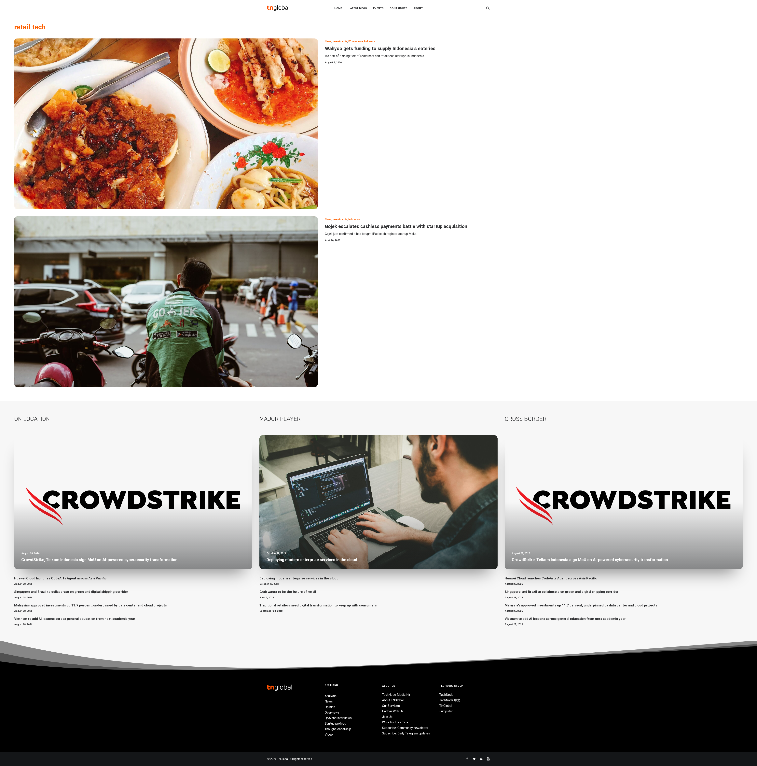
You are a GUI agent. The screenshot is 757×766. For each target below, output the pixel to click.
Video (329, 734)
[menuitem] (338, 8)
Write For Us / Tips (395, 722)
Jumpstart (446, 711)
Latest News (358, 8)
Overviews (332, 712)
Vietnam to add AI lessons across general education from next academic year (74, 619)
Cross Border (525, 419)
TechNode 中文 (450, 700)
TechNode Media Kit (396, 695)
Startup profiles (335, 723)
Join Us (387, 717)
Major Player (280, 419)
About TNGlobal (393, 700)
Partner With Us (393, 711)
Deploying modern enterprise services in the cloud (298, 578)
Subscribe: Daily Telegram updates (406, 733)
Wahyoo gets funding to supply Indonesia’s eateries (380, 48)
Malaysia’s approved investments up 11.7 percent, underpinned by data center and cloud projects (90, 605)
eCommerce (355, 41)
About (418, 8)
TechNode (446, 695)
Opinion (330, 707)
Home (338, 8)
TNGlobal (445, 706)
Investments (340, 41)
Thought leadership (338, 729)
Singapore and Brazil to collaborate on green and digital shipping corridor (71, 592)
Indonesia (369, 41)
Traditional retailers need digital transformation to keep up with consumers (318, 605)
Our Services (391, 706)
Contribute (398, 8)
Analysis (331, 696)
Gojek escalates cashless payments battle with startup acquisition (396, 226)
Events (378, 8)
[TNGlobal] (278, 8)
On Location (32, 419)
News (328, 41)
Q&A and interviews (338, 718)
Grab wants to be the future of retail (287, 592)
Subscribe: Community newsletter (405, 728)
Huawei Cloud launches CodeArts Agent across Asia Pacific (60, 578)
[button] (488, 8)
